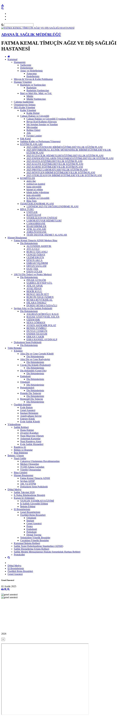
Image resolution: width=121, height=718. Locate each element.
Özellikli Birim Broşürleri (33, 515)
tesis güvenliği (33, 195)
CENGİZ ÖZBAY (35, 254)
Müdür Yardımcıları (36, 99)
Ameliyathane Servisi (30, 416)
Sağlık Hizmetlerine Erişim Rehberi (31, 549)
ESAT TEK (32, 268)
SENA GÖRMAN (35, 322)
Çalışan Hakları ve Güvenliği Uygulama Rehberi (50, 118)
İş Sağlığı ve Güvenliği (37, 198)
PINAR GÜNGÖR (36, 280)
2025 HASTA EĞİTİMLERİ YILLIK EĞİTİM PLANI (54, 161)
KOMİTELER (27, 178)
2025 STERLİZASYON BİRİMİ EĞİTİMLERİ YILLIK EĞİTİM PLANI (64, 175)
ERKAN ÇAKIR (35, 336)
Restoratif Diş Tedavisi (31, 399)
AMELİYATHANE (36, 232)
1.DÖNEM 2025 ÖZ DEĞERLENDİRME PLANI (52, 206)
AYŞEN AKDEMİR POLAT (41, 325)
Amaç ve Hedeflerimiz (31, 70)
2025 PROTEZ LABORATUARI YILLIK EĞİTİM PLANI (56, 169)
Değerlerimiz (26, 68)
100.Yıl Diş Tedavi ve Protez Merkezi (33, 274)
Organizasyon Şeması (24, 104)
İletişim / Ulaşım (16, 455)
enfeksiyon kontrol (35, 184)
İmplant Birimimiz (29, 413)
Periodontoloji (27, 387)
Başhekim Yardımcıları (37, 90)
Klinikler (18, 350)
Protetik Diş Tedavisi (30, 393)
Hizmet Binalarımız (17, 237)
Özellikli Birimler (22, 404)
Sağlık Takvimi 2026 (24, 492)
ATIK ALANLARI (36, 229)
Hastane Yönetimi (23, 82)
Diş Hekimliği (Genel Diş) (33, 370)
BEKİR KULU (34, 291)
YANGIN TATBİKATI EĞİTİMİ (37, 500)
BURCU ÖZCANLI (36, 251)
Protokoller (19, 554)
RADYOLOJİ (33, 215)
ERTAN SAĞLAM (36, 266)
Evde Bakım (26, 407)
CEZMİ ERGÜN (35, 257)
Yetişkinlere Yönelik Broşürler (35, 537)
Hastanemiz (20, 62)
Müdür (29, 96)
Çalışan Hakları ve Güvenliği (34, 116)
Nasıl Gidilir (20, 458)
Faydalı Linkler (34, 135)
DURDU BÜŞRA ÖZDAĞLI (41, 305)
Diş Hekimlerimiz (29, 243)
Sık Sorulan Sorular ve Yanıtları (42, 124)
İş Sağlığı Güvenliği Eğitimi (34, 503)
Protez (29, 526)
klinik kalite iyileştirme (37, 192)
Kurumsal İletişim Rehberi (27, 543)
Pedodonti (31, 532)
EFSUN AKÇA (34, 260)
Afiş (28, 133)
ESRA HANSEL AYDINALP (41, 339)
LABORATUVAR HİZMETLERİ (43, 220)
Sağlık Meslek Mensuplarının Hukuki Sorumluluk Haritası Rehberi (47, 551)
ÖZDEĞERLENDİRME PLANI (37, 203)
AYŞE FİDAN (34, 288)
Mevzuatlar (32, 127)
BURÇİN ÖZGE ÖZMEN (40, 297)
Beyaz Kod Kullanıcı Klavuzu (41, 121)
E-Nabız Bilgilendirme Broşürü (29, 495)
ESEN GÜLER (34, 271)
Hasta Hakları (27, 430)
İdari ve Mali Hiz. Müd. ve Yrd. (36, 93)
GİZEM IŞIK (33, 319)
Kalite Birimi (32, 113)
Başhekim (31, 87)
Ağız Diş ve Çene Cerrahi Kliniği (37, 353)
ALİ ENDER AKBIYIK (38, 246)
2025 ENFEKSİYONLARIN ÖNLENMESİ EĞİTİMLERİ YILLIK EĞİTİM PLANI (69, 158)
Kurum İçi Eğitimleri (24, 498)
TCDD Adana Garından (32, 467)
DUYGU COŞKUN (36, 331)
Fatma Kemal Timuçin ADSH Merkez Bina (35, 240)
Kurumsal (12, 59)
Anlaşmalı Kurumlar (30, 438)
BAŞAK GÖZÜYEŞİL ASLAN (42, 317)
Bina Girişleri (20, 472)
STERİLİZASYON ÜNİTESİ (41, 217)
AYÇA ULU (33, 249)
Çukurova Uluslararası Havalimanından (40, 461)
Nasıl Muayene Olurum (32, 435)
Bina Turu (31, 201)
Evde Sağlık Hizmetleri (31, 444)
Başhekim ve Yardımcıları (33, 84)
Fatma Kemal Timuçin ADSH (35, 478)
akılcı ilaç (31, 181)
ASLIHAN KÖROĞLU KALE (42, 314)
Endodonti (25, 376)
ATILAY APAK (34, 285)
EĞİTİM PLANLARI (31, 144)
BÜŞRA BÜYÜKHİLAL (39, 300)
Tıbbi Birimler (15, 348)
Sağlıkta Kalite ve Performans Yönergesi (40, 141)
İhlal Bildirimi (21, 452)
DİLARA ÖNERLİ (36, 302)
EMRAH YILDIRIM (37, 263)
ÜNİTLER (31, 212)
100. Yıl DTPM (28, 483)
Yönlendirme (14, 424)
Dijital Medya (14, 489)
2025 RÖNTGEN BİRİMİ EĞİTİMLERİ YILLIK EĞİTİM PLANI (60, 172)
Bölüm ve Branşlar (23, 450)
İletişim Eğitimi (27, 506)
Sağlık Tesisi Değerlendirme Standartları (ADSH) (38, 546)
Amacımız (31, 73)
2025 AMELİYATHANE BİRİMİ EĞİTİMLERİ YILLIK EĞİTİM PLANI (64, 147)
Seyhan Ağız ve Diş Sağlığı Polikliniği (33, 308)
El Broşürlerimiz (22, 509)
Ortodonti (25, 382)
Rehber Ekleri (33, 130)
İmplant (30, 520)
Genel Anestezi (27, 410)
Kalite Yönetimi (28, 110)
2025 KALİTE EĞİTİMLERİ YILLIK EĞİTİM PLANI (54, 164)
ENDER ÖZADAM (36, 334)
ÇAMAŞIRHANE (35, 223)
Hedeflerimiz (32, 76)
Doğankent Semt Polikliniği (27, 342)
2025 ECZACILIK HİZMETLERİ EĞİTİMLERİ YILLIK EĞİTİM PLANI (64, 155)
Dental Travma (33, 534)
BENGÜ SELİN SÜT (37, 294)
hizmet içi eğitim (34, 189)
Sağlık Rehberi (21, 427)
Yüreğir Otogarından (30, 469)
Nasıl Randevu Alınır (30, 441)
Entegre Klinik (27, 418)
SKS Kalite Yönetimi (24, 107)
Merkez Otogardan (29, 464)
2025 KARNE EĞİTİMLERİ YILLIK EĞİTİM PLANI (54, 167)
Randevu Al (20, 447)
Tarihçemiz (25, 65)
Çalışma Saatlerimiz (24, 101)
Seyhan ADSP (27, 481)
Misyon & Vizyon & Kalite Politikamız (33, 79)
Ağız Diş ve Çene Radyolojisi (35, 359)
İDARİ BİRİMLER (36, 226)
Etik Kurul (25, 138)
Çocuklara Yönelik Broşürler (34, 540)
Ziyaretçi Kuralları (29, 433)
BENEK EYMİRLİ (36, 328)
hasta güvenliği (33, 186)
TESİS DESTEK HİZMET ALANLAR (46, 234)
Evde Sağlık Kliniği (30, 421)
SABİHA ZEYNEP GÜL (39, 283)
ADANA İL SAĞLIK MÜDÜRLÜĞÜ (31, 35)
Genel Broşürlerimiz (30, 512)
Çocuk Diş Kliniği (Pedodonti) (35, 365)
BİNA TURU (27, 209)
